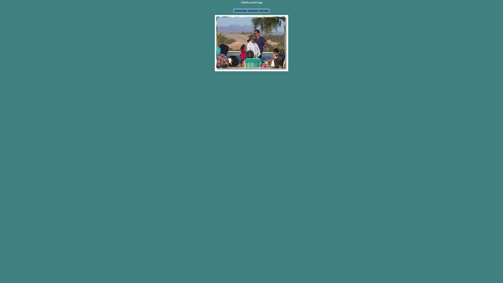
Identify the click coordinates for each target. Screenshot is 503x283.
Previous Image (240, 11)
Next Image (264, 11)
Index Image (253, 11)
